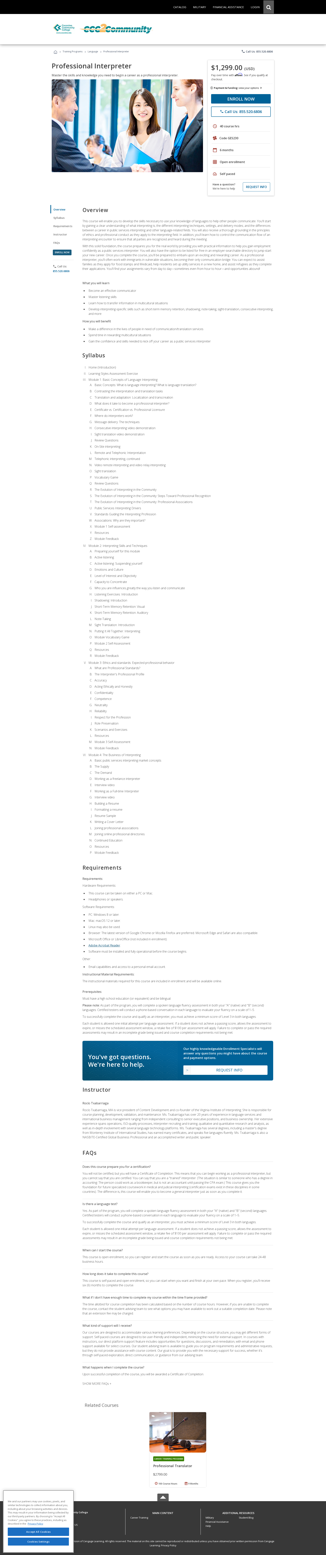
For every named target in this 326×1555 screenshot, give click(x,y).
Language (93, 51)
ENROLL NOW (241, 99)
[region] (38, 1521)
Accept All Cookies (38, 1531)
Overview (59, 209)
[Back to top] (163, 1512)
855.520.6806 (61, 271)
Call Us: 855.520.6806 (257, 51)
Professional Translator (172, 1466)
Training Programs (72, 51)
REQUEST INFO (256, 187)
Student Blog (246, 1517)
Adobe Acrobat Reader (104, 945)
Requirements (62, 226)
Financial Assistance (217, 1521)
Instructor (60, 234)
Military (210, 1517)
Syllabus (59, 218)
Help (208, 1526)
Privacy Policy (168, 1545)
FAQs (56, 243)
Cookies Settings (38, 1541)
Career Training (139, 1517)
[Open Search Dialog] (268, 7)
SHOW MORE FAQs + (96, 1384)
